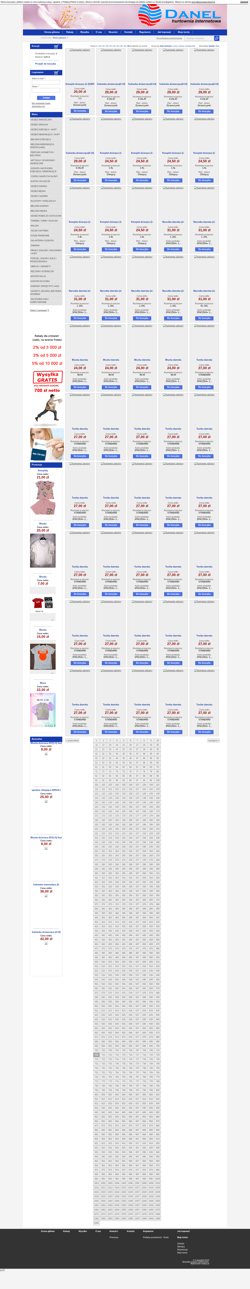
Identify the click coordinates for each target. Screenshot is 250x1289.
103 (110, 785)
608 (144, 1006)
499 (151, 957)
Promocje (114, 1237)
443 (110, 935)
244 (117, 846)
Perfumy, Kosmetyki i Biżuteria (42, 154)
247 (137, 846)
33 (110, 754)
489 (151, 953)
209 (151, 829)
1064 (116, 1209)
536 (130, 975)
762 (103, 1077)
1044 (116, 1201)
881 (96, 1130)
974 (117, 1170)
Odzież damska (38, 186)
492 (103, 957)
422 (103, 926)
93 (110, 780)
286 (130, 864)
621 (96, 1015)
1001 (96, 1183)
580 (158, 993)
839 (151, 1108)
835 (124, 1108)
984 (117, 1174)
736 (130, 1063)
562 (103, 988)
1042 (103, 1201)
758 (144, 1072)
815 (124, 1099)
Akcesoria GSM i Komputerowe (39, 300)
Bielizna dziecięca (40, 139)
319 (151, 877)
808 (144, 1094)
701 (96, 1050)
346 (130, 891)
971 (96, 1170)
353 (110, 895)
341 (96, 891)
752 (103, 1072)
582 (103, 997)
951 (96, 1161)
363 (110, 900)
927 (137, 1147)
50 (128, 46)
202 (103, 829)
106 (130, 785)
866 (130, 1121)
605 (124, 1006)
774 (117, 1081)
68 (144, 767)
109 (151, 785)
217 (137, 833)
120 (158, 789)
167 (137, 811)
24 (117, 749)
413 (110, 922)
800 (158, 1090)
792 (103, 1090)
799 (151, 1090)
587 (137, 997)
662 (103, 1032)
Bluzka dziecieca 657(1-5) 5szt (46, 743)
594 (117, 1001)
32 (103, 754)
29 (151, 749)
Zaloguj (180, 1243)
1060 (157, 1205)
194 (117, 824)
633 (110, 1019)
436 (130, 931)
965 (124, 1165)
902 (103, 1139)
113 (110, 789)
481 (96, 953)
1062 (103, 1209)
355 (124, 895)
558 (144, 984)
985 (124, 1174)
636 (130, 1019)
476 (130, 948)
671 (96, 1037)
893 (110, 1134)
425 (124, 926)
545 (124, 979)
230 (158, 838)
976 (130, 1170)
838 (144, 1108)
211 (96, 833)
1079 (150, 1214)
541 (96, 979)
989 (151, 1174)
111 (96, 789)
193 (110, 824)
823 (110, 1103)
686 (130, 1041)
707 (137, 1050)
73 (110, 771)
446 (130, 935)
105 (124, 785)
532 (103, 975)
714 (117, 1055)
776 (130, 1081)
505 (124, 962)
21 (96, 749)
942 (103, 1156)
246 (130, 846)
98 (144, 780)
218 (144, 833)
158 (144, 807)
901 (96, 1139)
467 (137, 944)
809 (151, 1094)
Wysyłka (84, 32)
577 (137, 993)
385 (124, 908)
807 (137, 1094)
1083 (110, 1218)
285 (124, 864)
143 (110, 802)
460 (158, 939)
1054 (116, 1205)
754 (117, 1072)
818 (144, 1099)
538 (144, 975)
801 (96, 1094)
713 (110, 1055)
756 (130, 1072)
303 (110, 873)
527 (137, 970)
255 (124, 851)
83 (110, 776)
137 (137, 798)
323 (110, 882)
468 (144, 944)
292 (103, 869)
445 (124, 935)
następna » (213, 740)
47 (137, 758)
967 (137, 1165)
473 (110, 948)
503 (110, 962)
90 (157, 776)
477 (137, 948)
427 (137, 926)
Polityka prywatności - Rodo (156, 1237)
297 (137, 869)
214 (117, 833)
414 (117, 922)
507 (137, 962)
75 (123, 771)
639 (151, 1019)
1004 (116, 1183)
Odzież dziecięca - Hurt (43, 129)
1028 (144, 1192)
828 (144, 1103)
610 (158, 1006)
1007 (137, 1183)
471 (96, 948)
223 (110, 838)
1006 (130, 1183)
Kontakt (128, 32)
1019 (150, 1187)
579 (151, 993)
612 (103, 1010)
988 (144, 1174)
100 (158, 780)
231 (96, 842)
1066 (130, 1209)
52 (103, 762)
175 (124, 815)
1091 (96, 1223)
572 (103, 993)
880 (158, 1125)
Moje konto (184, 32)
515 (124, 966)
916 (130, 1143)
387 (137, 908)
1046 (130, 1201)
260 (158, 851)
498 (144, 957)
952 (103, 1161)
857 (137, 1117)
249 (151, 846)
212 (103, 833)
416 (130, 922)
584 (117, 997)
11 (96, 745)
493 (110, 957)
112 (103, 789)
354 (117, 895)
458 (144, 939)
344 (117, 891)
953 (110, 1161)
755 (124, 1072)
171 (96, 815)
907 (137, 1139)
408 (144, 917)
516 (130, 966)
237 (137, 842)
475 (124, 948)
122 (103, 793)
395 (124, 913)
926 (130, 1147)
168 (144, 811)
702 (103, 1050)
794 (117, 1090)
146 (130, 802)
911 (96, 1143)
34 (117, 754)
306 (130, 873)
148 (144, 802)
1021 (96, 1192)
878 (144, 1125)
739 (151, 1063)
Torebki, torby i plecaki (44, 221)
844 (117, 1112)
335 (124, 886)
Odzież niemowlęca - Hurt (45, 134)
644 (117, 1024)
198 (144, 824)
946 (130, 1156)
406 (130, 917)
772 (103, 1081)
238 (144, 842)
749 (151, 1068)
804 (117, 1094)
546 (130, 979)
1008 (144, 1183)
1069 (150, 1209)
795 (124, 1090)
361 (96, 900)
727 (137, 1059)
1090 (157, 1218)
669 (151, 1032)
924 (117, 1147)
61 (96, 767)
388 (144, 908)
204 (117, 829)
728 (144, 1059)
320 (158, 877)
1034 (116, 1196)
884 (117, 1130)
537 (137, 975)
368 (144, 900)
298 (144, 869)
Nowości (113, 32)
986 (130, 1174)
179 (151, 815)
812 (103, 1099)
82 (103, 776)
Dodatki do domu (40, 281)
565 (124, 988)
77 (137, 771)
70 (157, 767)
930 (158, 1147)
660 (158, 1028)
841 (96, 1112)
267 (137, 855)
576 (130, 993)
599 (151, 1001)
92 (103, 780)
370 (158, 900)
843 (110, 1112)
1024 (116, 1192)
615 (124, 1010)
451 (96, 939)
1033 (110, 1196)
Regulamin (145, 32)
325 (124, 882)
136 (130, 798)
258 (144, 851)
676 (130, 1037)
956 (130, 1161)
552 (103, 984)
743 (110, 1068)
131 (96, 798)
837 (137, 1108)
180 (158, 815)
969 (151, 1165)
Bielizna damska (39, 206)
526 (130, 970)
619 (151, 1010)
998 (144, 1178)
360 (158, 895)
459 (151, 939)
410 (158, 917)
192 (103, 824)
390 (158, 908)
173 (110, 815)
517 (137, 966)
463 (110, 944)
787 (137, 1086)
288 (144, 864)
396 (130, 913)
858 (144, 1117)
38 (144, 754)
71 (96, 771)
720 (158, 1055)
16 (130, 745)
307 (137, 873)
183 (110, 820)
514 (117, 966)
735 (124, 1063)
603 (110, 1006)
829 (151, 1103)
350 (158, 891)
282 (103, 864)
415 (124, 922)
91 (96, 780)
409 (151, 917)
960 (158, 1161)
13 (110, 745)
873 (110, 1125)
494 (117, 957)
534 (117, 975)
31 (96, 754)
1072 (103, 1214)
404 (117, 917)
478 (144, 948)
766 (130, 1077)
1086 (130, 1218)
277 (137, 860)
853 (110, 1117)
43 (110, 758)
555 (124, 984)
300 (158, 869)
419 (151, 922)
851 (96, 1117)
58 (144, 762)
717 (137, 1055)
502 (103, 962)
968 (144, 1165)
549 (151, 979)
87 (137, 776)
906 (130, 1139)
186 (130, 820)
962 (103, 1165)
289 (151, 864)
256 (130, 851)
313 (110, 877)
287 (137, 864)
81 (96, 776)
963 (110, 1165)
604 (117, 1006)
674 (117, 1037)
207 (137, 829)
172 (103, 815)
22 (103, 749)
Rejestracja (182, 1249)
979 (151, 1170)
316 (130, 877)
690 (158, 1041)
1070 (157, 1209)
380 (158, 904)
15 (103, 46)
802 (103, 1094)
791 (96, 1090)
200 (158, 824)
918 (144, 1143)
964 (117, 1165)
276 (130, 860)
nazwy (182, 46)
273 (110, 860)
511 (96, 966)
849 (151, 1112)
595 (124, 1001)
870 (158, 1121)
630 (158, 1015)
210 (158, 829)
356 (130, 895)
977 (137, 1170)
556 (130, 984)
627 (137, 1015)
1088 (144, 1218)
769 (151, 1077)
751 (96, 1072)
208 (144, 829)
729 (151, 1059)
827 (137, 1103)
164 (117, 811)
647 (137, 1024)
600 (158, 1001)
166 (130, 811)
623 (110, 1015)
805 (124, 1094)
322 (103, 882)
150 (158, 802)
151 (96, 807)
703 (110, 1050)
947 (137, 1156)
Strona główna (52, 32)
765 (124, 1077)
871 (96, 1125)
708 (144, 1050)
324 (117, 882)
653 (110, 1028)
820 (158, 1099)
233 (110, 842)
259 (151, 851)
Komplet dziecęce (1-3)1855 (80, 84)
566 (130, 988)
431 (96, 931)
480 (158, 948)
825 (124, 1103)
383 (110, 908)
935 (124, 1152)
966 (130, 1165)
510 (158, 962)
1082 (103, 1218)
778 (144, 1081)
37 (137, 754)
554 (117, 984)
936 (130, 1152)
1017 (137, 1187)
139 (151, 798)
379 (151, 904)
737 (137, 1063)
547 (137, 979)
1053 (110, 1205)
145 (124, 802)
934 (117, 1152)
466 (130, 944)
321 (96, 882)
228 (144, 838)
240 (158, 842)
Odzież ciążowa (39, 196)
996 (130, 1178)
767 (137, 1077)
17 (137, 745)
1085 (123, 1218)
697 (137, 1046)
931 (96, 1152)
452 (103, 939)
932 (103, 1152)
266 (130, 855)
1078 (144, 1214)
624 (117, 1015)
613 (110, 1010)
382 (103, 908)
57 (137, 762)
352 (103, 895)
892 (103, 1134)
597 (137, 1001)
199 (151, 824)
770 (158, 1077)
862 (103, 1121)
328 (144, 882)
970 (158, 1165)
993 (110, 1178)
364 (117, 900)
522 (103, 970)
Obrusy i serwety (40, 266)
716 (130, 1055)
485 (124, 953)
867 (137, 1121)
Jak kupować (164, 32)
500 (158, 957)
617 (137, 1010)
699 (151, 1046)
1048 (144, 1201)
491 (96, 957)
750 (158, 1068)
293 (110, 869)
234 (117, 842)
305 (124, 873)
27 (137, 749)
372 (103, 904)
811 (96, 1099)
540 (158, 975)
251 (96, 851)
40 (121, 46)
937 (137, 1152)
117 (137, 789)
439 (151, 931)
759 (151, 1072)
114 (117, 789)
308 (144, 873)
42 (103, 758)
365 (124, 900)
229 (151, 838)
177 (137, 815)
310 (158, 873)
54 (117, 762)
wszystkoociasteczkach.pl (203, 2)
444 (117, 935)
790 (158, 1086)
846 (130, 1112)
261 (96, 855)
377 (137, 904)
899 (151, 1134)
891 (96, 1134)
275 (124, 860)
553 (110, 984)
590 (158, 997)
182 (103, 820)
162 (103, 811)
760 (158, 1072)
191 (96, 824)
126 (130, 793)
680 (158, 1037)
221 (96, 838)
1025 (123, 1192)
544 (117, 979)
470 (158, 944)
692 (103, 1046)
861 (96, 1121)
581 (96, 997)
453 (110, 939)
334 (117, 886)
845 (124, 1112)
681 (96, 1041)
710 (158, 1050)
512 (103, 966)
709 (151, 1050)
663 (110, 1032)
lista (217, 46)
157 (137, 807)
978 (144, 1170)
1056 (130, 1205)
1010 (157, 1183)
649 (151, 1024)
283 (110, 864)
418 (144, 922)
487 (137, 953)
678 (144, 1037)
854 (117, 1117)
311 (96, 877)
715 (124, 1055)
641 (96, 1024)
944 (117, 1156)
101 (96, 785)
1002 (103, 1183)
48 (144, 758)
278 (144, 860)
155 (124, 807)
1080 (157, 1214)
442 (103, 935)
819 (151, 1099)
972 (103, 1170)
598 (144, 1001)
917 (137, 1143)
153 (110, 807)
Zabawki (35, 245)
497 (137, 957)
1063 (110, 1209)
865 (124, 1121)
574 (117, 993)
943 (110, 1156)
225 (124, 838)
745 (124, 1068)
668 (144, 1032)
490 (158, 953)
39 (151, 754)
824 (117, 1103)
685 (124, 1041)
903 (110, 1139)
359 (151, 895)
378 (144, 904)
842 (103, 1112)
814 (117, 1099)
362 (103, 900)
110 (157, 785)
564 (117, 988)
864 (117, 1121)
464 (117, 944)
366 (130, 900)
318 (144, 877)
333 (110, 886)
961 (96, 1165)
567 (137, 988)
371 (96, 904)
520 (158, 966)
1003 (110, 1183)
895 (124, 1134)
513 (110, 966)
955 (124, 1161)
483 (110, 953)
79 (151, 771)
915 (124, 1143)
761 (96, 1077)
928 (144, 1147)
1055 (123, 1205)
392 (103, 913)
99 (151, 780)
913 (110, 1143)
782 (103, 1086)
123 (110, 793)
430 (158, 926)
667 (137, 1032)
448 (144, 935)
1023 (110, 1192)
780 (158, 1081)
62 (103, 767)
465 (124, 944)
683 (110, 1041)
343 (110, 891)
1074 (116, 1214)
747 (137, 1068)
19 (151, 745)
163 (110, 811)
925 (124, 1147)
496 (130, 957)
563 (110, 988)
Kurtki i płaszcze (40, 181)
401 (96, 917)
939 (151, 1152)
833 (110, 1108)
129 (151, 793)
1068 (144, 1209)
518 (144, 966)
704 (117, 1050)
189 (151, 820)
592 (103, 1001)
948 (144, 1156)
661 (96, 1032)
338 (144, 886)
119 (151, 789)
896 (130, 1134)
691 (96, 1046)
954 (117, 1161)
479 (151, 948)
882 (103, 1130)
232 (103, 842)
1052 (103, 1205)
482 (103, 953)
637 (137, 1019)
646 (130, 1024)
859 (151, 1117)
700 (158, 1046)
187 (137, 820)
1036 (130, 1196)
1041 (96, 1201)
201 (96, 829)
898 (144, 1134)
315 (124, 877)
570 (158, 988)
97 (137, 780)
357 (137, 895)
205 (124, 829)
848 (144, 1112)
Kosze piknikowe (39, 235)
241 (96, 846)
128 (144, 793)
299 (151, 869)
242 (103, 846)
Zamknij (244, 2)
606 (130, 1006)
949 (151, 1156)
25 (111, 46)
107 (137, 785)
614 (117, 1010)
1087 (137, 1218)
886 (130, 1130)
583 (110, 997)
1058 (144, 1205)
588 (144, 997)
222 (103, 838)
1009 (150, 1183)
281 (96, 864)
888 (144, 1130)
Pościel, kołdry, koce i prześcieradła (43, 260)
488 (144, 953)
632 (103, 1019)
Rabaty (69, 32)
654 (117, 1028)
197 (137, 824)
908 (144, 1139)
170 (158, 811)
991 (96, 1178)
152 (103, 807)
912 (103, 1143)
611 (96, 1010)
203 (110, 829)
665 (124, 1032)
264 (117, 855)
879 (151, 1125)
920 (158, 1143)
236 (130, 842)
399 (151, 913)
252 (103, 851)
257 (137, 851)
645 (124, 1024)
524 (117, 970)
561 (96, 988)
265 (124, 855)
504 (117, 962)
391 (96, 913)
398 (144, 913)
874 (117, 1125)
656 (130, 1028)
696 (130, 1046)
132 (103, 798)
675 (124, 1037)
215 (124, 833)
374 (117, 904)
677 (137, 1037)
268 (144, 855)
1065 (123, 1209)
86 (130, 776)
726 (130, 1059)
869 (151, 1121)
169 (151, 811)
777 (137, 1081)
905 (124, 1139)
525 (124, 970)
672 (103, 1037)
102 (103, 785)
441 (96, 935)
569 (151, 988)
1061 (96, 1209)
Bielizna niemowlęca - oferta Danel (42, 146)
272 (103, 860)
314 (117, 877)
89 (151, 776)
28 (144, 749)
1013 (110, 1187)
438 (144, 931)
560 (158, 984)
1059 (150, 1205)
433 (110, 931)
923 (110, 1147)
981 (96, 1174)
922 (103, 1147)
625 (124, 1015)
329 (151, 882)
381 (96, 908)
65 (123, 767)
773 (110, 1081)
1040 (157, 1196)
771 (96, 1081)
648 (144, 1024)
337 (137, 886)
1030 (157, 1192)
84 (117, 776)
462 (103, 944)
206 (130, 829)
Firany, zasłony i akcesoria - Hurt (46, 252)
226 (130, 838)
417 (137, 922)
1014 (116, 1187)
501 (96, 962)
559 (151, 984)
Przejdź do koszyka (45, 63)
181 (96, 820)
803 (110, 1094)
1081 (96, 1218)
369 (151, 900)
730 (158, 1059)
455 (124, 939)
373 (110, 904)
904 (117, 1139)
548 (144, 979)
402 (103, 917)
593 (110, 1001)
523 (110, 970)
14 (117, 745)
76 (130, 771)
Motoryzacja (38, 276)
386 (130, 908)
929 (151, 1147)
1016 (130, 1187)
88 (144, 776)
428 (144, 926)
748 (144, 1068)
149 (151, 802)
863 (110, 1121)
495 (124, 957)
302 (103, 873)
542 (103, 979)
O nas (99, 32)
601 (96, 1006)
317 (137, 877)
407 (137, 917)
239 (151, 842)
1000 (157, 1178)
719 (151, 1055)
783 (110, 1086)
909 (151, 1139)
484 (117, 953)
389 (151, 908)
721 (96, 1059)
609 (151, 1006)
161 (96, 811)
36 (130, 754)
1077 (137, 1214)
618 (144, 1010)
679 (151, 1037)
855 (124, 1117)
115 (123, 789)
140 (158, 798)
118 (144, 789)
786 (130, 1086)
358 (144, 895)
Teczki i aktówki (39, 231)
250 (158, 846)
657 (137, 1028)
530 (158, 970)
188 (144, 820)
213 (110, 833)
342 (103, 891)
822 (103, 1103)
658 (144, 1028)
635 (124, 1019)
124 (117, 793)
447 (137, 935)
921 (96, 1147)
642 (103, 1024)
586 (130, 997)
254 (117, 851)
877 (137, 1125)
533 (110, 975)
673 (110, 1037)
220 (158, 833)
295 (124, 869)
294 (117, 869)
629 (151, 1015)
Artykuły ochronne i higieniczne (42, 162)
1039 (150, 1196)
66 (130, 767)
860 (158, 1117)
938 (144, 1152)
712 (103, 1055)
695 (124, 1046)
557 (137, 984)
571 (96, 993)
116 (130, 789)
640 (158, 1019)
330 (158, 882)
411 (96, 922)
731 (96, 1063)
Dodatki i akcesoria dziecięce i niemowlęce (43, 170)
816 (130, 1099)
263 (110, 855)
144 (117, 802)
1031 (96, 1196)
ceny (175, 46)
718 (144, 1055)
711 (96, 1055)
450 (158, 935)
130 (158, 793)
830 (158, 1103)
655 (124, 1028)
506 (130, 962)
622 (103, 1015)
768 (144, 1077)
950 (158, 1156)
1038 (144, 1196)
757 (137, 1072)
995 (124, 1178)
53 (110, 762)
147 (137, 802)
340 (158, 886)
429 (151, 926)
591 (96, 1001)
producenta (191, 46)
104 (117, 785)
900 (158, 1134)
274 (117, 860)
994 (117, 1178)
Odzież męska (38, 191)
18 (144, 745)
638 (144, 1019)
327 (137, 882)
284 (117, 864)
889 (151, 1130)
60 (157, 762)
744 (117, 1068)
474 (117, 948)
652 (103, 1028)
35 (118, 46)
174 (117, 815)
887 (137, 1130)
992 (103, 1178)
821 (96, 1103)
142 (103, 802)
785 (124, 1086)
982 (103, 1174)
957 (137, 1161)
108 (144, 785)
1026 (130, 1192)
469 (151, 944)
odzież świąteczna (41, 119)
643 (110, 1024)
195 (124, 824)
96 (130, 780)
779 (151, 1081)
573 (110, 993)
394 (117, 913)
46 (130, 758)
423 (110, 926)
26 (130, 749)
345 (124, 891)
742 (103, 1068)
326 (130, 882)
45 (125, 46)
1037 (137, 1196)
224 (117, 838)
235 (124, 842)
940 (158, 1152)
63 (110, 767)
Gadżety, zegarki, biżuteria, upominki (46, 292)
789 (151, 1086)
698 (144, 1046)
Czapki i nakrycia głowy (44, 176)
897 (137, 1134)
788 (144, 1086)
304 (117, 873)
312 (103, 877)
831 (96, 1108)
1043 (110, 1201)
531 (96, 975)
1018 (144, 1187)
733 (110, 1063)
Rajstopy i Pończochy (43, 201)
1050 (157, 1201)
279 (151, 860)
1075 (123, 1214)
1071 (96, 1214)
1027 (137, 1192)
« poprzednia (72, 740)
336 (130, 886)
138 (144, 798)
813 (110, 1099)
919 (151, 1143)
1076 (130, 1214)
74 (117, 771)
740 (158, 1063)
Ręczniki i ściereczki (42, 271)
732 (103, 1063)
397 (137, 913)
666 (130, 1032)
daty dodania (166, 46)
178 (144, 815)
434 (117, 931)
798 (144, 1090)
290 (158, 864)
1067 (137, 1209)
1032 (103, 1196)
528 (144, 970)
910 (158, 1139)
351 (96, 895)
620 (158, 1010)
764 (117, 1077)
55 (123, 762)
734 (117, 1063)
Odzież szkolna (39, 124)
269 (151, 855)
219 (151, 833)
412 (103, 922)
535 (124, 975)
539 (151, 975)
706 (130, 1050)
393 (110, 913)
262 (103, 855)
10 (100, 46)
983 (110, 1174)
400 (158, 913)
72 (103, 771)
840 (158, 1108)
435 (124, 931)
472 (103, 948)
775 (124, 1081)
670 (158, 1032)
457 (137, 939)
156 (130, 807)
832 (103, 1108)
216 (130, 833)
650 (158, 1024)
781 (96, 1086)
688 (144, 1041)
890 (158, 1130)
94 (117, 780)
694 (117, 1046)
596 (130, 1001)
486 (130, 953)
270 (158, 855)
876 (130, 1125)
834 (117, 1108)
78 (144, 771)
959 (151, 1161)
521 (96, 970)
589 (151, 997)
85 (123, 776)
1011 (96, 1187)
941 (96, 1156)
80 (157, 771)
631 (96, 1019)
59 (151, 762)
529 (151, 970)
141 (96, 802)
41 (96, 758)
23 (110, 749)
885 (124, 1130)
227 (137, 838)
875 (124, 1125)
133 (110, 798)
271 (96, 860)
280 (158, 860)
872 (103, 1125)
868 (144, 1121)
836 (130, 1108)
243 (110, 846)
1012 (103, 1187)
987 (137, 1174)
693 (110, 1046)
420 (158, 922)
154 (117, 807)
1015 (123, 1187)
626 (130, 1015)
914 (117, 1143)
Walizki (34, 226)
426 (130, 926)
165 (124, 811)
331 (96, 886)
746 (130, 1068)
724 (117, 1059)
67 (137, 767)
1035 (123, 1196)
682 (103, 1041)
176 (130, 815)
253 (110, 851)
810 (158, 1094)
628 (144, 1015)
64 (117, 767)
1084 (116, 1218)
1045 (123, 1201)
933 (110, 1152)
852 (103, 1117)
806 (130, 1094)
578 (144, 993)
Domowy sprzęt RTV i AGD (44, 286)
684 (117, 1041)
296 (130, 869)
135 (124, 798)
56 (130, 762)
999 (151, 1178)
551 (96, 984)
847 (137, 1112)
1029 (150, 1192)
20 (107, 46)
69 (151, 767)
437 (137, 931)
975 (124, 1170)
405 (124, 917)
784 (117, 1086)
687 (137, 1041)
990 (158, 1174)
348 (144, 891)
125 (124, 793)
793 (110, 1090)
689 (151, 1041)
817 (137, 1099)
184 (117, 820)
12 (103, 745)
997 (137, 1178)
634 (117, 1019)
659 (151, 1028)
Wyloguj (181, 1246)
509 (151, 962)
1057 (137, 1205)
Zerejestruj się (38, 106)
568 (144, 988)
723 (110, 1059)
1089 (150, 1218)
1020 (157, 1187)
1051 (96, 1205)
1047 (137, 1201)
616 (130, 1010)
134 (117, 798)
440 (158, 931)
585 (124, 997)
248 (144, 846)
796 (130, 1090)
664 (117, 1032)
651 (96, 1028)
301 (96, 873)
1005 (123, 1183)
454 (117, 939)
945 (124, 1156)
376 (130, 904)
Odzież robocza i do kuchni (45, 216)
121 (96, 793)
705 (124, 1050)
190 (158, 820)
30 (114, 46)
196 (130, 824)
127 (137, 793)
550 (158, 979)
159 (151, 807)
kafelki (212, 46)
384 (117, 908)
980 (158, 1170)
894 (117, 1134)
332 (103, 886)
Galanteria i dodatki (42, 240)
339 (151, 886)
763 (110, 1077)
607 (137, 1006)
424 (117, 926)
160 (158, 807)
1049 (150, 1201)
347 (137, 891)
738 (144, 1063)
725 (124, 1059)
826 (130, 1103)
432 (103, 931)
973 (110, 1170)
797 (137, 1090)
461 (96, 944)
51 (96, 762)
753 (110, 1072)
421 (96, 926)
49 (151, 758)
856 (130, 1117)
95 (123, 780)
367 (137, 900)
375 (124, 904)
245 (124, 846)
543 (110, 979)
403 (110, 917)
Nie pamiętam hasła (41, 103)
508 (144, 962)
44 (117, 758)
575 (124, 993)
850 (158, 1112)
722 (103, 1059)
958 (144, 1161)
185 (124, 820)
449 (151, 935)
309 (151, 873)
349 (151, 891)
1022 (103, 1192)
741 (96, 1068)
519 (151, 966)
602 (103, 1006)
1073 (110, 1214)
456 (130, 939)
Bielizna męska (38, 211)
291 (96, 869)
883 (110, 1130)
